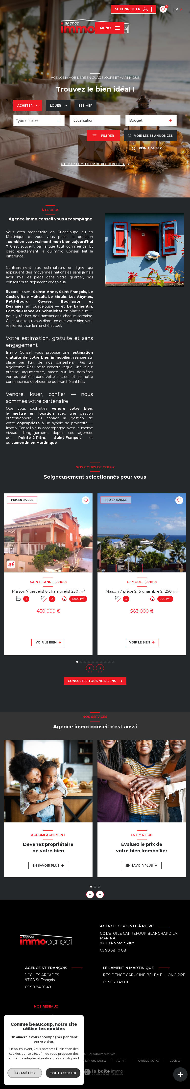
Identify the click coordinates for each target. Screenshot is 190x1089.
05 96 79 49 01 (115, 982)
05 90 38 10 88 (113, 950)
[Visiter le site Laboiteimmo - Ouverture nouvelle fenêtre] (103, 1072)
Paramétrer (24, 1073)
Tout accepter (63, 1073)
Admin (121, 1060)
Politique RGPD (148, 1060)
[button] (100, 668)
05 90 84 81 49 (38, 987)
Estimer (85, 105)
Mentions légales (94, 1060)
